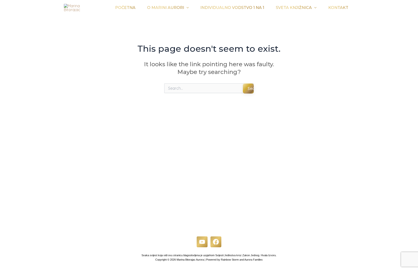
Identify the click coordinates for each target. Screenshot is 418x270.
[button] (186, 8)
